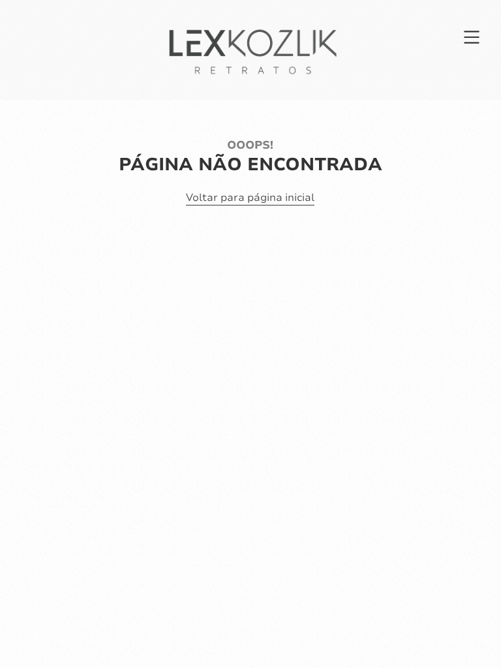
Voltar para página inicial (250, 197)
